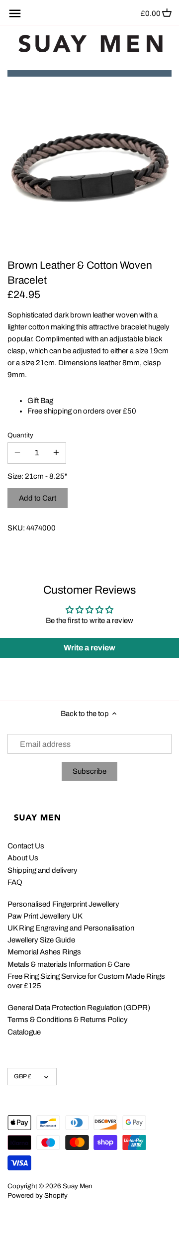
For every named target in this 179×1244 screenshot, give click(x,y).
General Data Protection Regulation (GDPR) (78, 1008)
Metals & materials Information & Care (68, 964)
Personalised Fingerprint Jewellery (63, 904)
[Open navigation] (14, 13)
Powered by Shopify (37, 1195)
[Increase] (56, 453)
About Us (22, 858)
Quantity (20, 435)
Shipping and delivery (42, 870)
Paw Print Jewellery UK (45, 916)
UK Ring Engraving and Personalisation (70, 928)
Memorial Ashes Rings (44, 952)
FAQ (14, 882)
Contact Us (25, 846)
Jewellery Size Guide (41, 940)
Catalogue (24, 1032)
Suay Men (77, 1186)
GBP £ (22, 1076)
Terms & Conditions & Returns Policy (67, 1020)
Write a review (89, 647)
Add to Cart (37, 498)
